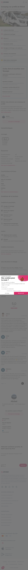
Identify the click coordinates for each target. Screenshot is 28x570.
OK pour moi (21, 293)
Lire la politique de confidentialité (7, 288)
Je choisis (7, 293)
